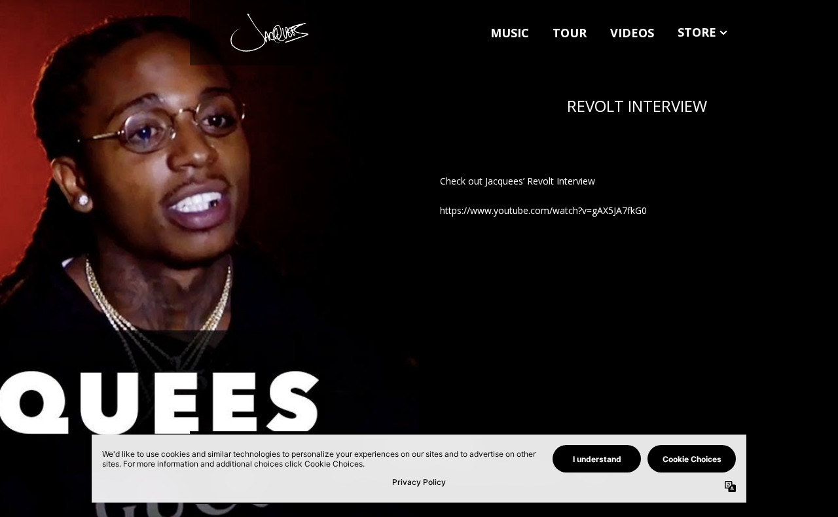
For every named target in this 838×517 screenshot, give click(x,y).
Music (509, 33)
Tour (570, 33)
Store (697, 32)
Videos (632, 33)
